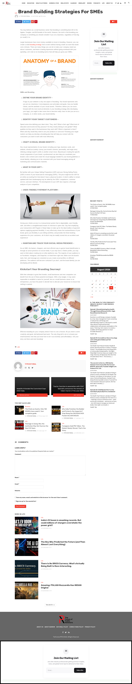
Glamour (73, 3)
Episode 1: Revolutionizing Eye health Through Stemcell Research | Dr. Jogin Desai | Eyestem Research (102, 311)
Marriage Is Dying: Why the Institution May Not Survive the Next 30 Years (36, 426)
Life (103, 3)
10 (92, 284)
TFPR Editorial (25, 16)
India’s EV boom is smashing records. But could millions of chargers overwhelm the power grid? (61, 522)
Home (23, 3)
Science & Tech (54, 3)
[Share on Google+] (32, 21)
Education (30, 3)
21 (107, 287)
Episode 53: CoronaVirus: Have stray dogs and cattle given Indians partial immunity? (103, 339)
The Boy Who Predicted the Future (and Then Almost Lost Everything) (63, 543)
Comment (18, 454)
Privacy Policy (90, 627)
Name (17, 477)
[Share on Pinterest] (35, 21)
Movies (89, 3)
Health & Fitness (41, 3)
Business (27, 406)
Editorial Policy (62, 627)
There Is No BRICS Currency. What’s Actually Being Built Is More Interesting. (62, 564)
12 (99, 284)
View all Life (49, 605)
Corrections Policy (76, 627)
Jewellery (81, 3)
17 (92, 287)
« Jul (91, 297)
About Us (109, 3)
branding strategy (35, 44)
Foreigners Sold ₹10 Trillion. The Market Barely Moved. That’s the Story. (74, 428)
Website (17, 490)
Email (17, 484)
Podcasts (96, 3)
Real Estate (65, 3)
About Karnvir (50, 627)
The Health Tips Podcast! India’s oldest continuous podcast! (102, 304)
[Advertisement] (103, 108)
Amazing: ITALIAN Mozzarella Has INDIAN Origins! (61, 586)
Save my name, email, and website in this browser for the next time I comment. (42, 497)
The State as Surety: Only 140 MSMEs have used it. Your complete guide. (36, 411)
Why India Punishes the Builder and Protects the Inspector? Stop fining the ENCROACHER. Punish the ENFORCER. (73, 412)
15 (111, 284)
